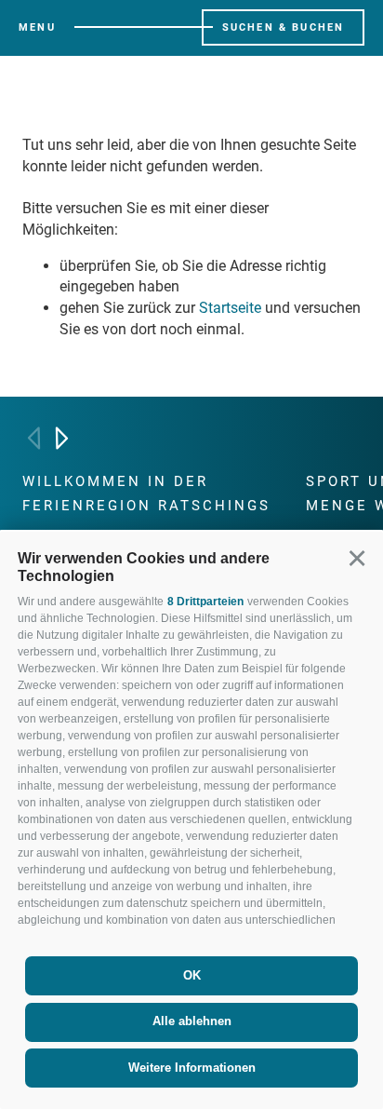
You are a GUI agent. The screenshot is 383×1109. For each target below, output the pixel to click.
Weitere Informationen (192, 1068)
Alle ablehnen (191, 1021)
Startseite (230, 308)
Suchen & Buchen (283, 27)
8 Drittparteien (205, 601)
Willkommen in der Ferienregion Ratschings (146, 493)
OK (192, 975)
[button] (356, 558)
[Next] (61, 438)
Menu (37, 27)
